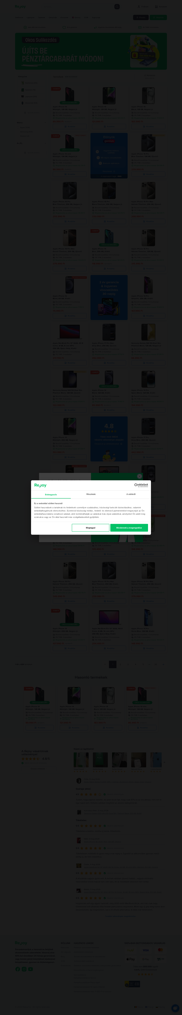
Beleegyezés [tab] (51, 494)
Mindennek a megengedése (129, 527)
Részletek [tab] (91, 494)
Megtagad (90, 527)
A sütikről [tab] (131, 494)
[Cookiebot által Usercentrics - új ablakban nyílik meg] (136, 485)
